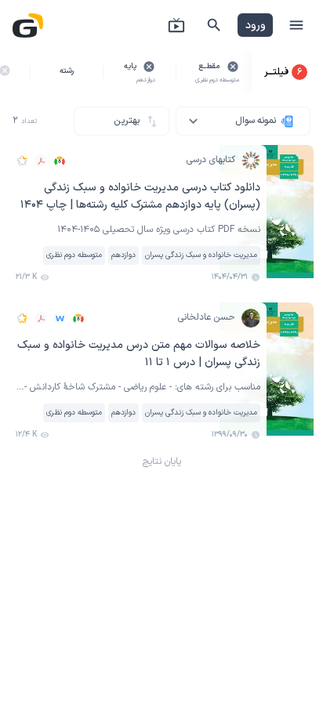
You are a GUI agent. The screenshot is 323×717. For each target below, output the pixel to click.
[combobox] (243, 121)
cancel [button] (233, 66)
